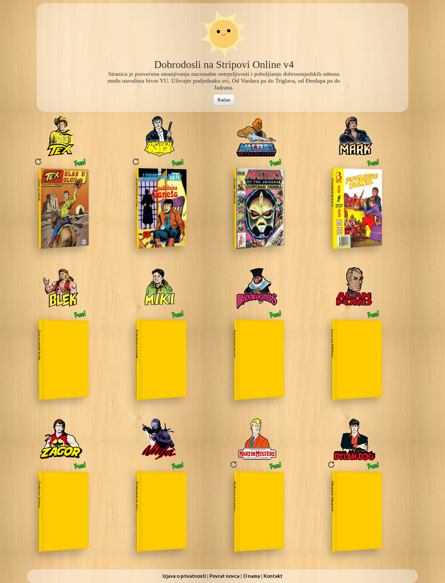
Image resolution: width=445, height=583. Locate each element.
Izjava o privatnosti (184, 576)
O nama (251, 576)
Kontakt (273, 576)
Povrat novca (224, 576)
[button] (224, 99)
